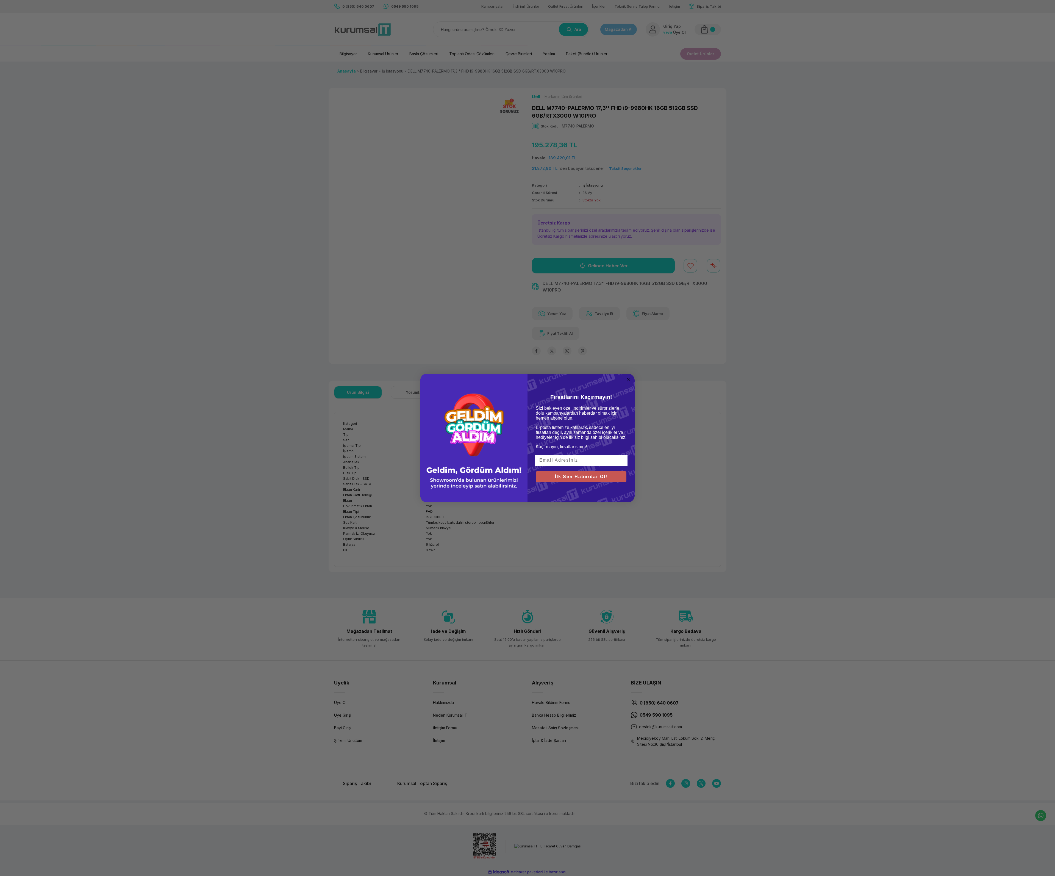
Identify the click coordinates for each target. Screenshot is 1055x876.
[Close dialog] (628, 379)
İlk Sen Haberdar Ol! (581, 476)
